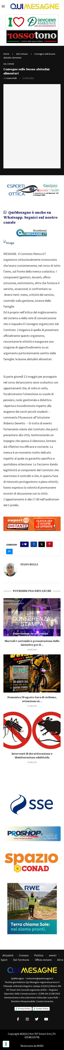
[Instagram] (27, 1019)
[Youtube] (46, 1019)
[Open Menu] (3, 6)
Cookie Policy (42, 1008)
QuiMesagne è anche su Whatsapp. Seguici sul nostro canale (30, 217)
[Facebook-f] (18, 1019)
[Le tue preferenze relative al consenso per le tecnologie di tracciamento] (6, 1044)
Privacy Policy (24, 1008)
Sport (4, 959)
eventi (52, 955)
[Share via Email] (9, 551)
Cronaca (24, 955)
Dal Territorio (21, 959)
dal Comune (22, 53)
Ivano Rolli (11, 78)
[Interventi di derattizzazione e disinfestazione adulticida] (32, 730)
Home (6, 53)
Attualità (8, 955)
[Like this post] (25, 544)
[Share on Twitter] (41, 544)
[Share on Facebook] (34, 544)
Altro (60, 959)
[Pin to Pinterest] (49, 544)
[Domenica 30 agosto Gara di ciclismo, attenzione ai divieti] (32, 673)
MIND (40, 1045)
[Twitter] (36, 1019)
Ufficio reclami (43, 959)
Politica (38, 955)
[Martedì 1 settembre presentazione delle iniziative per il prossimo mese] (32, 617)
